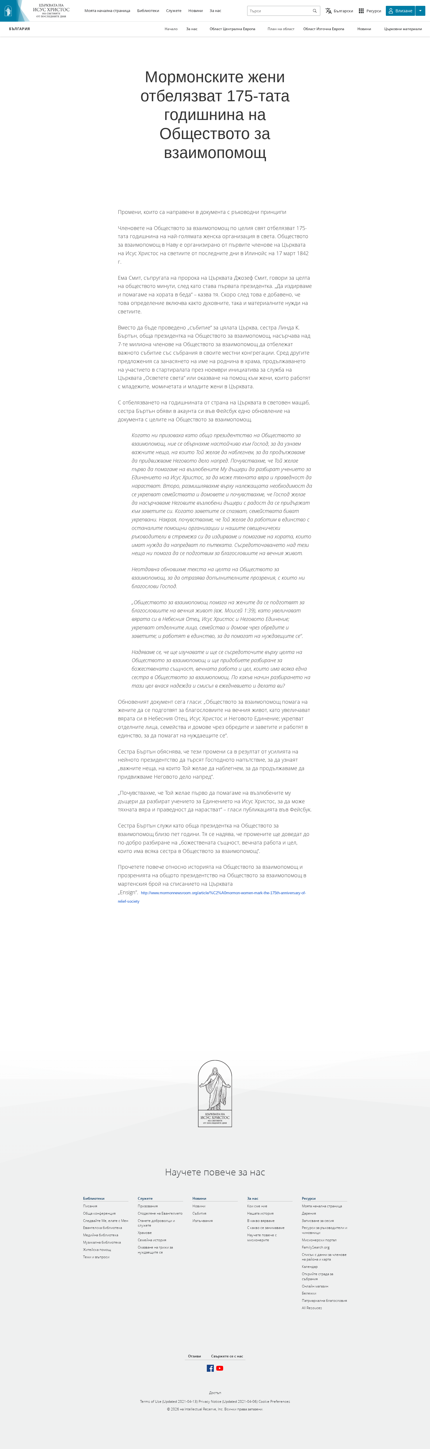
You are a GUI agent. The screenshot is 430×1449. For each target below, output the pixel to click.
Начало (171, 28)
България (19, 29)
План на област (281, 28)
